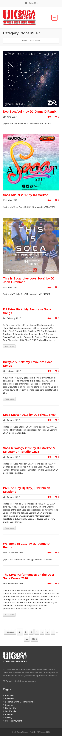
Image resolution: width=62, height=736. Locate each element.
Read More (9, 346)
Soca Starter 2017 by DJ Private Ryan (29, 414)
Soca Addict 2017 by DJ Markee (25, 195)
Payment (9, 714)
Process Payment (13, 721)
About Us (9, 695)
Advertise (9, 698)
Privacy (8, 717)
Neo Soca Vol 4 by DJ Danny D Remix (29, 111)
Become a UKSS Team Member (20, 702)
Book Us (9, 705)
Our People (10, 711)
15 (27, 639)
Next (34, 639)
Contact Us (32, 3)
